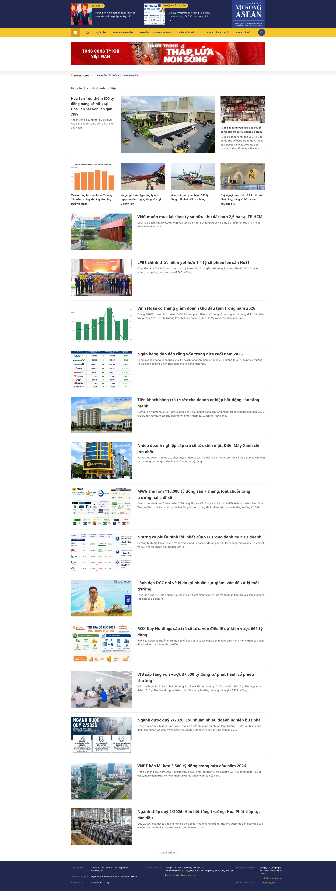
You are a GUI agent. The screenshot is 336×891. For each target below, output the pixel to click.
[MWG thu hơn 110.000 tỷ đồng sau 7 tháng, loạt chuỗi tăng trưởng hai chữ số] (101, 506)
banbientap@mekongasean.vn (180, 875)
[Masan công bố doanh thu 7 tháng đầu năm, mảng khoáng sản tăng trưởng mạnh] (93, 176)
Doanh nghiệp (123, 32)
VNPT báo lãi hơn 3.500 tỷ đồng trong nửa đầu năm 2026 (191, 765)
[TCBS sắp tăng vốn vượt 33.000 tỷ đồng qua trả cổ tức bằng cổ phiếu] (242, 109)
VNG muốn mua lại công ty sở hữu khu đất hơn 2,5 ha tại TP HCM (199, 216)
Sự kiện (101, 32)
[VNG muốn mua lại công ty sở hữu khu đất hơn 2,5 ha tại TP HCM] (101, 232)
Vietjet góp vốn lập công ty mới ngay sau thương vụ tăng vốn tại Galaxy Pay (141, 199)
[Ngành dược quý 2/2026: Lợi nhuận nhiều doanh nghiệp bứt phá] (101, 735)
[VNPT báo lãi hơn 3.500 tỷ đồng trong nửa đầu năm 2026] (101, 781)
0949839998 (268, 882)
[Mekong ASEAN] (248, 13)
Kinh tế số (243, 32)
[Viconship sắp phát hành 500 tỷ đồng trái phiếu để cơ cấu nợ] (193, 176)
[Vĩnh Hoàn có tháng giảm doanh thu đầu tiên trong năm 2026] (101, 323)
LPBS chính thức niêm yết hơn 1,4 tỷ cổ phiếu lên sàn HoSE (193, 262)
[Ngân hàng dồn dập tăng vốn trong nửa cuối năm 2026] (101, 369)
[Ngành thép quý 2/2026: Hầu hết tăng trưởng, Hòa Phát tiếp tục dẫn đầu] (101, 826)
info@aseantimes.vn (272, 878)
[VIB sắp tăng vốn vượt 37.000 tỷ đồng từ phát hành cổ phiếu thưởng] (101, 689)
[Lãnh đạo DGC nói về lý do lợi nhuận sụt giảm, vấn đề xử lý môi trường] (101, 598)
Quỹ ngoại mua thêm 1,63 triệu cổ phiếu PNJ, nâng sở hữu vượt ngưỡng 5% (241, 199)
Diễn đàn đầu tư (189, 32)
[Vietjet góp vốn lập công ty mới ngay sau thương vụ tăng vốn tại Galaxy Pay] (143, 176)
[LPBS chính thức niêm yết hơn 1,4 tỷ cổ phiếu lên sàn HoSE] (101, 277)
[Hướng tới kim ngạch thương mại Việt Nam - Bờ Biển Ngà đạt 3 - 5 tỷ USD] (81, 14)
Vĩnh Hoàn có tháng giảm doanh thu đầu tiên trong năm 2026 (196, 308)
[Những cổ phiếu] (101, 552)
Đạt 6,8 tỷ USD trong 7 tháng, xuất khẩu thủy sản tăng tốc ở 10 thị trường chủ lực (189, 16)
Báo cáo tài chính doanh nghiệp (117, 75)
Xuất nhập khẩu (175, 5)
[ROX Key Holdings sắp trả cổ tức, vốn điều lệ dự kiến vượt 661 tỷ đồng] (101, 643)
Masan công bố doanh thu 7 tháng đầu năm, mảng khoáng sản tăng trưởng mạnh (92, 199)
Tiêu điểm (96, 5)
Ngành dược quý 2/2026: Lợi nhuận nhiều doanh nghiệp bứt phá (199, 720)
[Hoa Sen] (168, 124)
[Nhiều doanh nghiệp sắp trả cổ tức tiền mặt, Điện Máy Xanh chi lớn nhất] (101, 460)
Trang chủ (81, 75)
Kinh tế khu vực (218, 32)
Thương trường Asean (155, 32)
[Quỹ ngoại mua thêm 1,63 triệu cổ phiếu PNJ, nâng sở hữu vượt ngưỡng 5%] (242, 176)
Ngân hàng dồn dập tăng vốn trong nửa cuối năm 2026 (190, 353)
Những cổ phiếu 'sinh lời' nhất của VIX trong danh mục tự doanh (199, 536)
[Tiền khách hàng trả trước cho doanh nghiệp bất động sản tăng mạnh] (101, 415)
